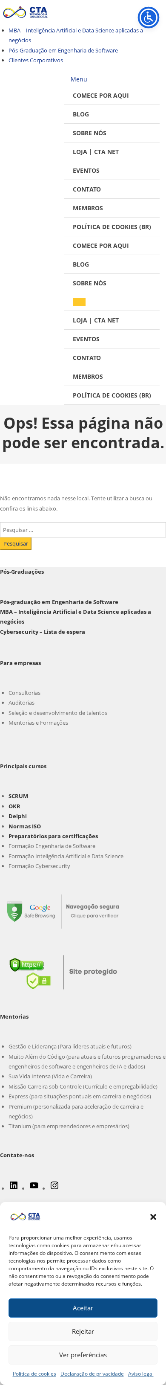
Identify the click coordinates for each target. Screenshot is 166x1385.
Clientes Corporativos (36, 60)
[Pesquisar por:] (83, 529)
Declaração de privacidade (92, 1373)
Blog (81, 114)
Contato (87, 189)
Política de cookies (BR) (112, 227)
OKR (14, 806)
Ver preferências (83, 1354)
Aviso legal (141, 1373)
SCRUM (18, 796)
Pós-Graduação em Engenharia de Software (63, 50)
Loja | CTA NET (96, 152)
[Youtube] (34, 1188)
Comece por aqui (101, 95)
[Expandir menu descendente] (79, 302)
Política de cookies (34, 1373)
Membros (88, 208)
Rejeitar (83, 1331)
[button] (153, 1217)
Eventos (86, 170)
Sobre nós (89, 133)
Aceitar (83, 1308)
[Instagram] (54, 1188)
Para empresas (20, 663)
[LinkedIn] (14, 1188)
